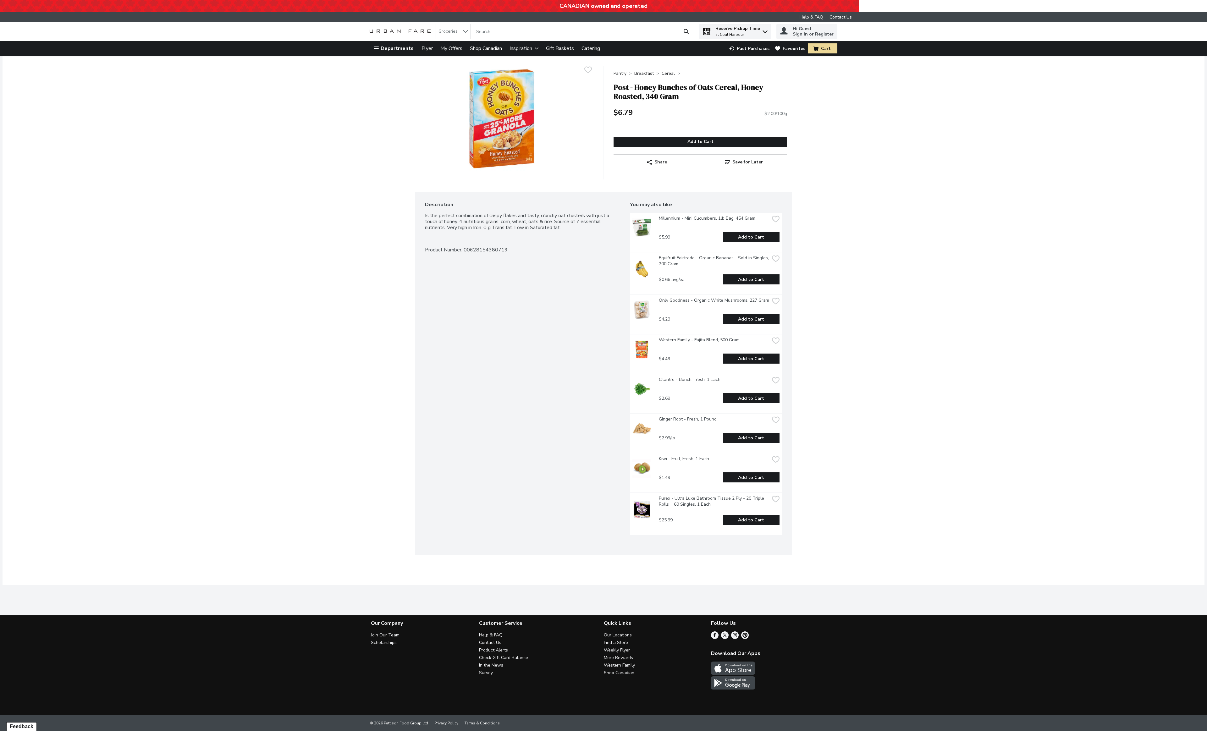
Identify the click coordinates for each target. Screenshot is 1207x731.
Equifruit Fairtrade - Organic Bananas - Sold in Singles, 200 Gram (714, 261)
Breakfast (644, 73)
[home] (401, 32)
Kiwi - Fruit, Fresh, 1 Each (684, 459)
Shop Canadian (486, 48)
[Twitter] (725, 637)
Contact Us (840, 17)
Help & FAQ (811, 17)
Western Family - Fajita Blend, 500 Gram (699, 340)
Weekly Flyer (617, 650)
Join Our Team (385, 635)
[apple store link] (733, 673)
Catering (590, 48)
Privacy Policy (446, 723)
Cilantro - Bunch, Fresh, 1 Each (689, 379)
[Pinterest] (745, 637)
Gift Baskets (560, 48)
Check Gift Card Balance (503, 658)
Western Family (619, 665)
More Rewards (618, 658)
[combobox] (453, 31)
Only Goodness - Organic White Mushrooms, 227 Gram (714, 300)
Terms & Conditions (482, 723)
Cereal (668, 73)
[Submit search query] (686, 31)
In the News (491, 665)
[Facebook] (715, 637)
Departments (397, 48)
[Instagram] (735, 637)
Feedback (21, 726)
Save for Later (747, 162)
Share (660, 162)
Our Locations (618, 635)
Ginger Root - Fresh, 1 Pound (688, 419)
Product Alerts (493, 650)
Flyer (427, 48)
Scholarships (384, 643)
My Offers (451, 48)
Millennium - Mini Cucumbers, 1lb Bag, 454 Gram (707, 218)
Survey (486, 673)
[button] (765, 30)
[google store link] (733, 687)
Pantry (620, 73)
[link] (749, 48)
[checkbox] (588, 70)
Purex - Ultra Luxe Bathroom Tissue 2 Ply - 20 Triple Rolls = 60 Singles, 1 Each (712, 501)
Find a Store (616, 643)
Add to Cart (700, 142)
